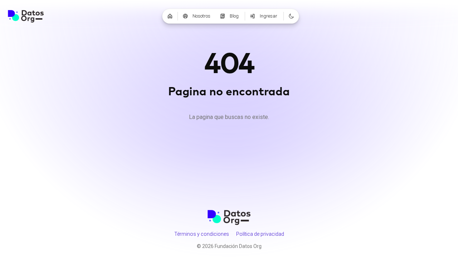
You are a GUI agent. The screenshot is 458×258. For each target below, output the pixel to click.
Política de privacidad (260, 234)
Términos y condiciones (201, 234)
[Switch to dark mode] (291, 16)
